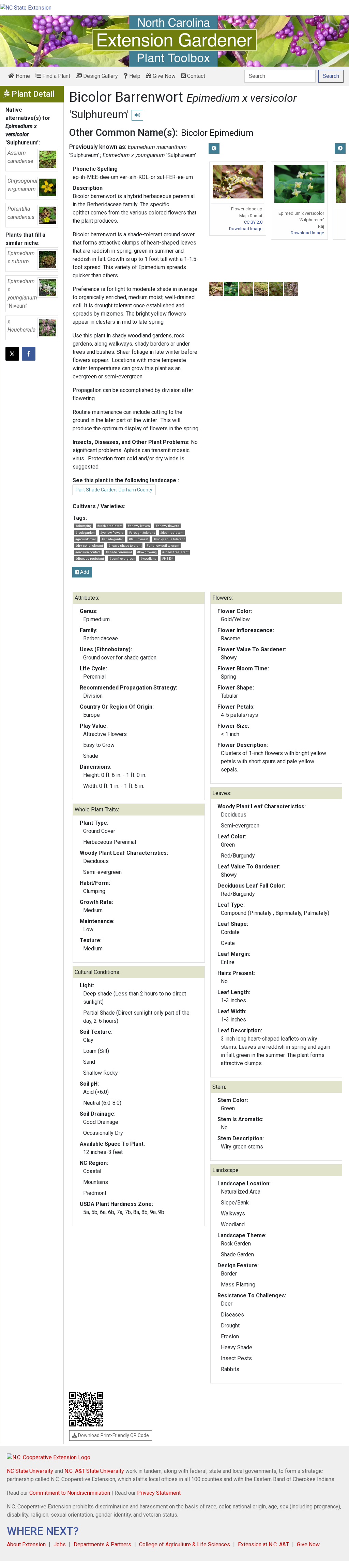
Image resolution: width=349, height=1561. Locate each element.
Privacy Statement (159, 1493)
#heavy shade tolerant (124, 545)
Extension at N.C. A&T (263, 1544)
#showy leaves (138, 526)
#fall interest (138, 539)
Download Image (245, 228)
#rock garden (85, 532)
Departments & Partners (102, 1544)
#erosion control (87, 552)
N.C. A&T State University (94, 1471)
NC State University (30, 1471)
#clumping (83, 526)
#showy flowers (167, 526)
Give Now (163, 76)
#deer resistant (171, 532)
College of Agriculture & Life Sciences (184, 1544)
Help (134, 76)
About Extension (26, 1544)
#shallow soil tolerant (163, 545)
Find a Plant (55, 76)
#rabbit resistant (109, 526)
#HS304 (167, 558)
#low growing (147, 552)
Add (84, 572)
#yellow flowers (112, 532)
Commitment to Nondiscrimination (69, 1493)
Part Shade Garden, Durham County (114, 489)
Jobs (60, 1544)
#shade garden (113, 539)
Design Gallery (100, 76)
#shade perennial (119, 552)
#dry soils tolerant (89, 545)
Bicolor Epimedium (217, 133)
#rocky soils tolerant (169, 539)
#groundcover (85, 539)
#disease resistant (89, 558)
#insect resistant (175, 552)
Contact (195, 76)
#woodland (148, 558)
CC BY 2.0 (253, 222)
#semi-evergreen (122, 558)
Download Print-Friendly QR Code (113, 1435)
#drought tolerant (142, 532)
